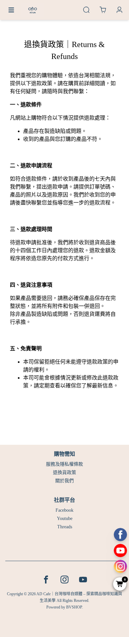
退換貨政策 (64, 472)
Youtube (64, 518)
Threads (64, 526)
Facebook (64, 510)
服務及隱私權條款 (64, 464)
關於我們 (64, 480)
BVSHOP (74, 607)
